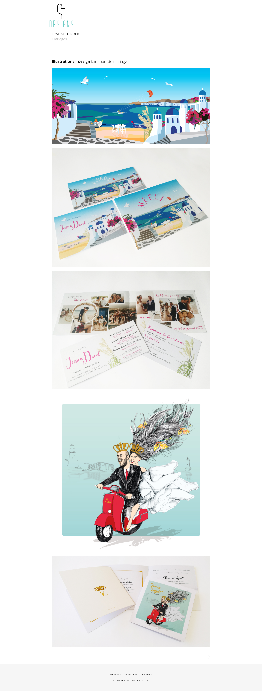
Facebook (115, 674)
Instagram (132, 674)
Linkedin (147, 674)
